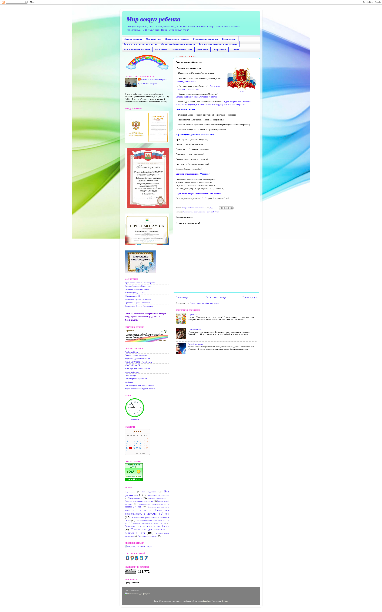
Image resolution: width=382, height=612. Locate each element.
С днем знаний (194, 314)
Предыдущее (249, 297)
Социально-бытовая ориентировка (178, 44)
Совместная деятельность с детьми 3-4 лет (147, 505)
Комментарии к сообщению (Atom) (204, 303)
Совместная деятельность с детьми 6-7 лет (201, 212)
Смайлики (129, 382)
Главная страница (133, 38)
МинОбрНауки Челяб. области (137, 368)
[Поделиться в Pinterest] (232, 207)
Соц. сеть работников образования (139, 385)
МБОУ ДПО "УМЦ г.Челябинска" (139, 362)
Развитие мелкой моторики (137, 49)
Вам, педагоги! (229, 38)
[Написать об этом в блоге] (223, 207)
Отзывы (235, 49)
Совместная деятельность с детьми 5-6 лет (147, 525)
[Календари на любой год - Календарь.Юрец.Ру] (137, 454)
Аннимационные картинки (136, 355)
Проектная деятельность (177, 38)
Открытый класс (132, 372)
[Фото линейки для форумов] (137, 593)
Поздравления (219, 49)
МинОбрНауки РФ (132, 365)
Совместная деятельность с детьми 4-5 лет (147, 512)
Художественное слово (181, 49)
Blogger (225, 601)
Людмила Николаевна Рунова (154, 79)
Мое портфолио (153, 38)
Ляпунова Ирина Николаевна (137, 289)
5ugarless (206, 601)
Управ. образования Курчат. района (140, 388)
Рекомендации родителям (205, 38)
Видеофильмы (130, 492)
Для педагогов (149, 491)
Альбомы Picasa (131, 352)
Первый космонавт (196, 344)
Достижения (202, 49)
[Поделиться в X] (226, 207)
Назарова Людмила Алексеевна (138, 299)
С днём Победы (194, 329)
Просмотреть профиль (147, 83)
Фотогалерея (161, 49)
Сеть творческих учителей (136, 378)
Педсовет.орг (130, 375)
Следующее (182, 297)
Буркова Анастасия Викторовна (138, 286)
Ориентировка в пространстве (158, 495)
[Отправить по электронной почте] (220, 207)
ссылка (241, 91)
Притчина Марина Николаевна (138, 302)
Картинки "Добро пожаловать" (138, 358)
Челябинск (134, 419)
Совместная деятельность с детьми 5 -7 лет (149, 523)
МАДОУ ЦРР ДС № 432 (134, 292)
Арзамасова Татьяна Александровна (140, 282)
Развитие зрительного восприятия (140, 44)
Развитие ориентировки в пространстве (218, 44)
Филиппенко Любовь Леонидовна (139, 306)
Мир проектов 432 (132, 296)
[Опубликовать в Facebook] (229, 207)
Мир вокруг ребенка (153, 18)
